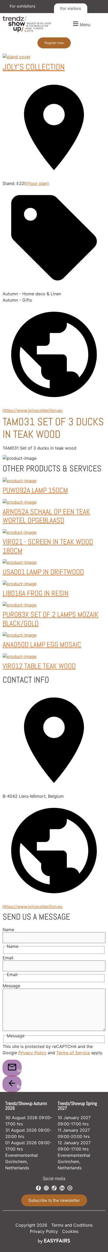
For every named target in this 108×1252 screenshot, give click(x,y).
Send (19, 1070)
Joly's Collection (34, 67)
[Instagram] (46, 1188)
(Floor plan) (37, 183)
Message (11, 986)
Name (8, 929)
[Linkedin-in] (62, 1188)
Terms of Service (73, 1052)
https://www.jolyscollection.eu (32, 410)
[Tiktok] (54, 1188)
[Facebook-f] (38, 1188)
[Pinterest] (69, 1188)
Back (19, 1086)
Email (8, 958)
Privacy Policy (32, 1052)
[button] (81, 24)
